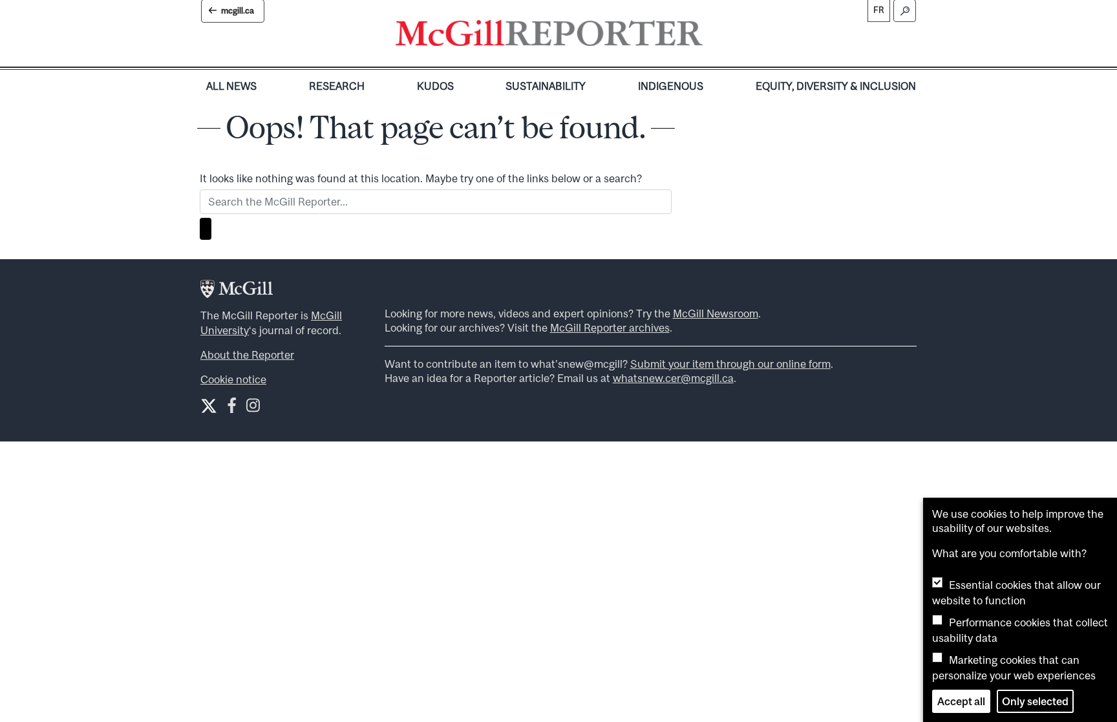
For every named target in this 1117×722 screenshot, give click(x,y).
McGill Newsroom (715, 313)
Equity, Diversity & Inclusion (836, 86)
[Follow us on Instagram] (253, 408)
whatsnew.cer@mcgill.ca (673, 378)
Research (337, 86)
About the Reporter (247, 354)
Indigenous (670, 86)
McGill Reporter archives (610, 327)
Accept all (961, 701)
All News (231, 86)
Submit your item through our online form (730, 363)
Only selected (1035, 701)
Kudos (435, 86)
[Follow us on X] (208, 406)
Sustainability (545, 86)
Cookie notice (233, 379)
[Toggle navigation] (713, 36)
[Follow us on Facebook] (232, 408)
